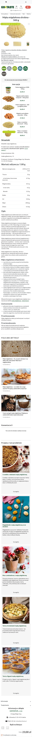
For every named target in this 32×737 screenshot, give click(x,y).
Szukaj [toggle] (21, 7)
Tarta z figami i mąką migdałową (13, 676)
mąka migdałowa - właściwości (20, 300)
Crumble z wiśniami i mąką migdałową (15, 474)
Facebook (2, 727)
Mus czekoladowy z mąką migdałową (15, 575)
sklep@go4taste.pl (16, 10)
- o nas (16, 711)
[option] (16, 30)
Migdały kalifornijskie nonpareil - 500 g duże (22, 96)
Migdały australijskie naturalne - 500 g (22, 114)
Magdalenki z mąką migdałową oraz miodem (14, 525)
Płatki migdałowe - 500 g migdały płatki (22, 105)
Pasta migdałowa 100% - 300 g (22, 88)
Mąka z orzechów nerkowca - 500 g (22, 131)
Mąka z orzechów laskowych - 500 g (22, 122)
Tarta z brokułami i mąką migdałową (14, 626)
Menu (16, 7)
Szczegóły (16, 491)
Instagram (7, 727)
